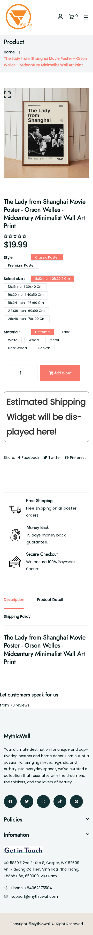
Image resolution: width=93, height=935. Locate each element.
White (13, 339)
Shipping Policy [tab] (17, 616)
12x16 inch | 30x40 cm (25, 286)
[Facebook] (10, 801)
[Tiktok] (59, 801)
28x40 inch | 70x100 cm (26, 318)
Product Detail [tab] (50, 599)
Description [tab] (14, 599)
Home (9, 52)
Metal (54, 339)
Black (65, 331)
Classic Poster (47, 257)
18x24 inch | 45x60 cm (26, 302)
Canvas (44, 347)
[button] (15, 236)
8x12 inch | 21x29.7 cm (52, 278)
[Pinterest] (76, 801)
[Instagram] (43, 801)
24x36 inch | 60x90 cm (26, 310)
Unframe (42, 331)
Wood (33, 339)
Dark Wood (17, 347)
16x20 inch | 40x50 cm (26, 294)
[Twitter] (26, 801)
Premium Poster (21, 265)
